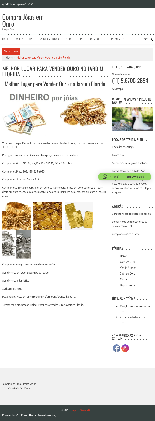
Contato (95, 39)
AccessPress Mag (47, 415)
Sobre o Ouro (74, 39)
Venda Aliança (49, 39)
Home (5, 39)
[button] (124, 176)
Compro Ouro (24, 39)
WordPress (22, 415)
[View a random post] (146, 39)
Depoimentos (116, 39)
